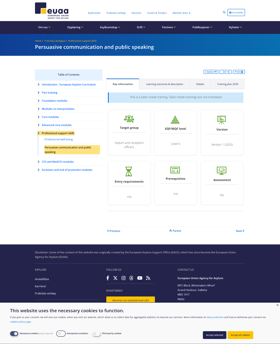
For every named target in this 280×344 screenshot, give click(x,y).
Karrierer (40, 286)
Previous (114, 231)
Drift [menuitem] (140, 27)
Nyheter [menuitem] (234, 27)
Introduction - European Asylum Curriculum (69, 84)
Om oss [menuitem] (43, 27)
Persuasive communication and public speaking (68, 150)
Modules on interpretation (58, 109)
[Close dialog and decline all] (277, 305)
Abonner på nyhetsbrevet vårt (130, 300)
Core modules (50, 117)
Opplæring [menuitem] (74, 27)
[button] (224, 12)
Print (238, 71)
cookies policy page (20, 321)
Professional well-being (59, 139)
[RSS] (148, 278)
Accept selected (214, 335)
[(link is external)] (107, 278)
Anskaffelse (42, 279)
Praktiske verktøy (45, 293)
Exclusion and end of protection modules (67, 170)
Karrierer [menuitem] (136, 12)
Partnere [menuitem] (168, 27)
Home (38, 40)
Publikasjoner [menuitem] (201, 27)
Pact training (49, 92)
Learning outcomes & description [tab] (164, 84)
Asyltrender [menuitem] (94, 12)
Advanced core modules (57, 125)
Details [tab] (200, 84)
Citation (210, 71)
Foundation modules (54, 101)
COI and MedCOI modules (58, 161)
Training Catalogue (54, 40)
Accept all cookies (240, 335)
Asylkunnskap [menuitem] (109, 27)
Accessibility (237, 12)
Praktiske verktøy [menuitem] (116, 12)
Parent (177, 231)
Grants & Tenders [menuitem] (157, 12)
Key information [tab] (123, 84)
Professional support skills (82, 40)
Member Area (180, 12)
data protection (215, 317)
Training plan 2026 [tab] (227, 84)
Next (239, 231)
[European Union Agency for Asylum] (52, 10)
